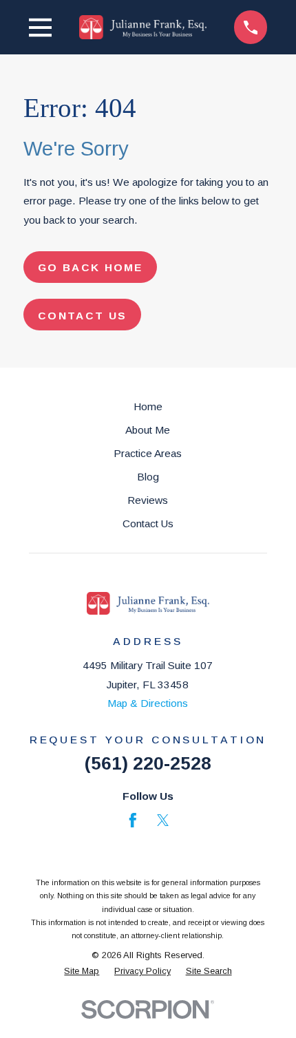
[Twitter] (163, 820)
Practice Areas (148, 453)
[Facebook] (132, 820)
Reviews (147, 500)
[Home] (143, 27)
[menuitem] (81, 971)
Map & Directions (147, 703)
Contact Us (148, 523)
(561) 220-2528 (148, 763)
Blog (148, 477)
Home (148, 406)
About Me (147, 430)
